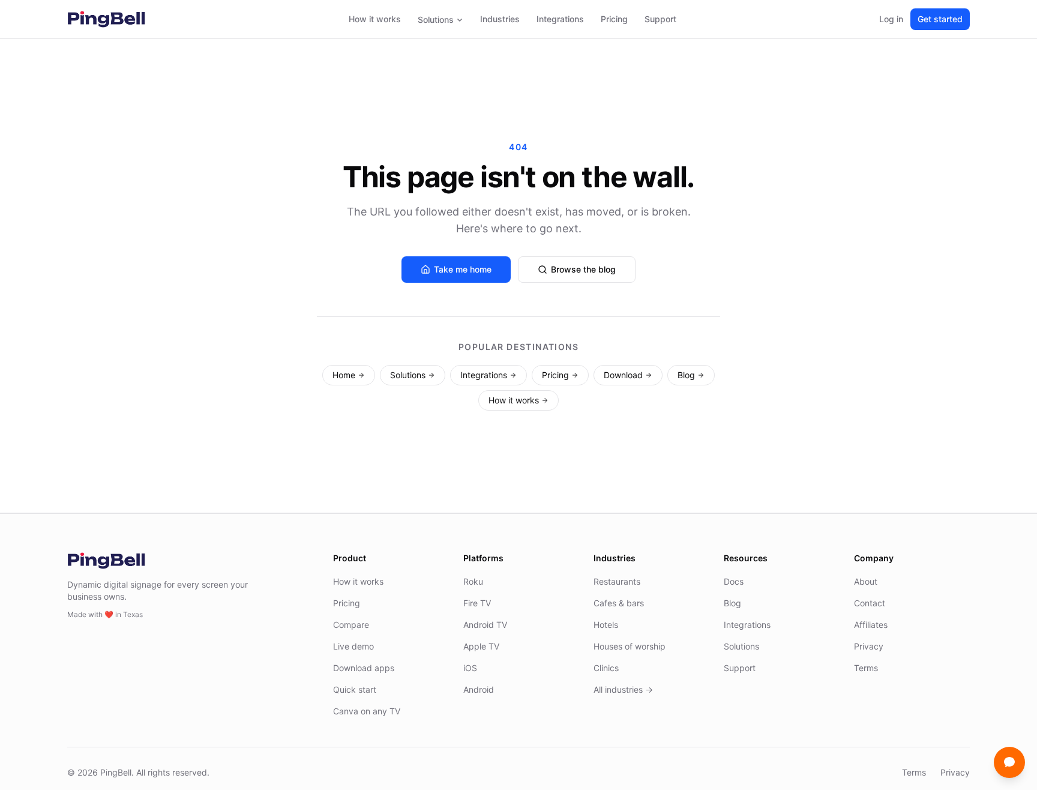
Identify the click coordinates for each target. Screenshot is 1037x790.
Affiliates (871, 625)
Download (623, 375)
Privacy (868, 646)
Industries (500, 19)
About (865, 581)
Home (343, 375)
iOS (470, 668)
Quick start (354, 689)
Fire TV (477, 603)
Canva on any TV (366, 711)
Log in (891, 19)
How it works (375, 19)
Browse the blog (583, 269)
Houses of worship (630, 646)
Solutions (436, 19)
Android (478, 689)
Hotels (606, 625)
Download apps (363, 668)
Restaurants (617, 581)
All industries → (623, 689)
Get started (940, 19)
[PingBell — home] (106, 19)
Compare (351, 625)
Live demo (353, 646)
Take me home (462, 269)
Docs (734, 581)
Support (660, 19)
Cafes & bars (619, 603)
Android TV (485, 625)
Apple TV (481, 646)
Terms (866, 668)
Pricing (614, 19)
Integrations (560, 19)
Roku (473, 581)
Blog (686, 375)
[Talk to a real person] (1009, 762)
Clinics (606, 668)
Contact (869, 603)
